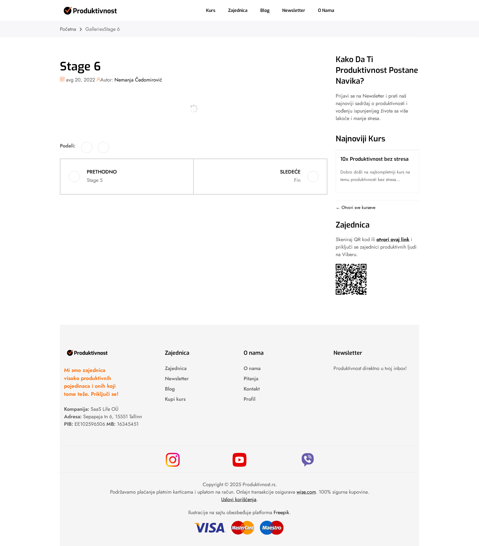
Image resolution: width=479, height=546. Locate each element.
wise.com (306, 492)
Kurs (210, 10)
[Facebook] (86, 147)
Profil (249, 399)
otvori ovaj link (392, 239)
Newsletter (293, 10)
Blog (264, 10)
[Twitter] (103, 147)
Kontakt (252, 388)
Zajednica (238, 10)
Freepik (281, 512)
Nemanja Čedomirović (138, 79)
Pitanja (251, 378)
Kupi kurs (175, 399)
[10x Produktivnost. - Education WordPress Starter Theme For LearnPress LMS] (90, 10)
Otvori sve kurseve (357, 207)
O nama (326, 10)
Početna (68, 29)
